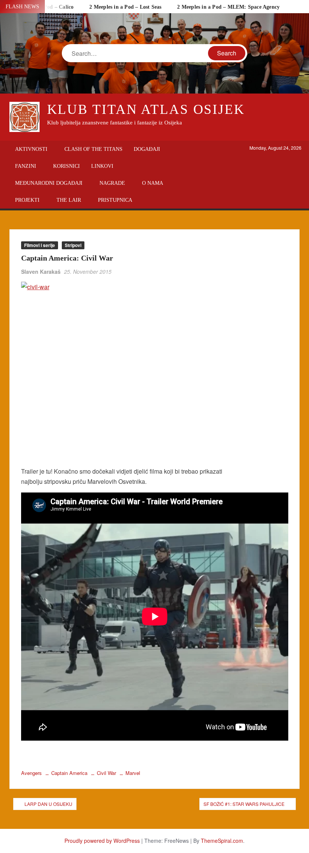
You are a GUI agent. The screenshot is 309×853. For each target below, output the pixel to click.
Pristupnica (115, 200)
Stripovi (73, 245)
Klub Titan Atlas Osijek (146, 109)
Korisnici (66, 166)
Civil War (106, 772)
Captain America (69, 772)
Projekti (27, 200)
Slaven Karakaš (41, 271)
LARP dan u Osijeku (48, 804)
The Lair (69, 200)
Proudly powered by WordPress (102, 840)
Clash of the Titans (93, 149)
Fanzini (25, 166)
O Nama (152, 183)
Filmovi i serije (39, 245)
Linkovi (102, 166)
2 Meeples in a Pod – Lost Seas (125, 7)
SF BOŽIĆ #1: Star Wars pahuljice (244, 804)
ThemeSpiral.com (222, 840)
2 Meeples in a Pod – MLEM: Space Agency (228, 7)
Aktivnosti (31, 149)
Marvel (132, 772)
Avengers (31, 772)
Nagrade (112, 183)
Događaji (147, 149)
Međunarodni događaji (49, 183)
